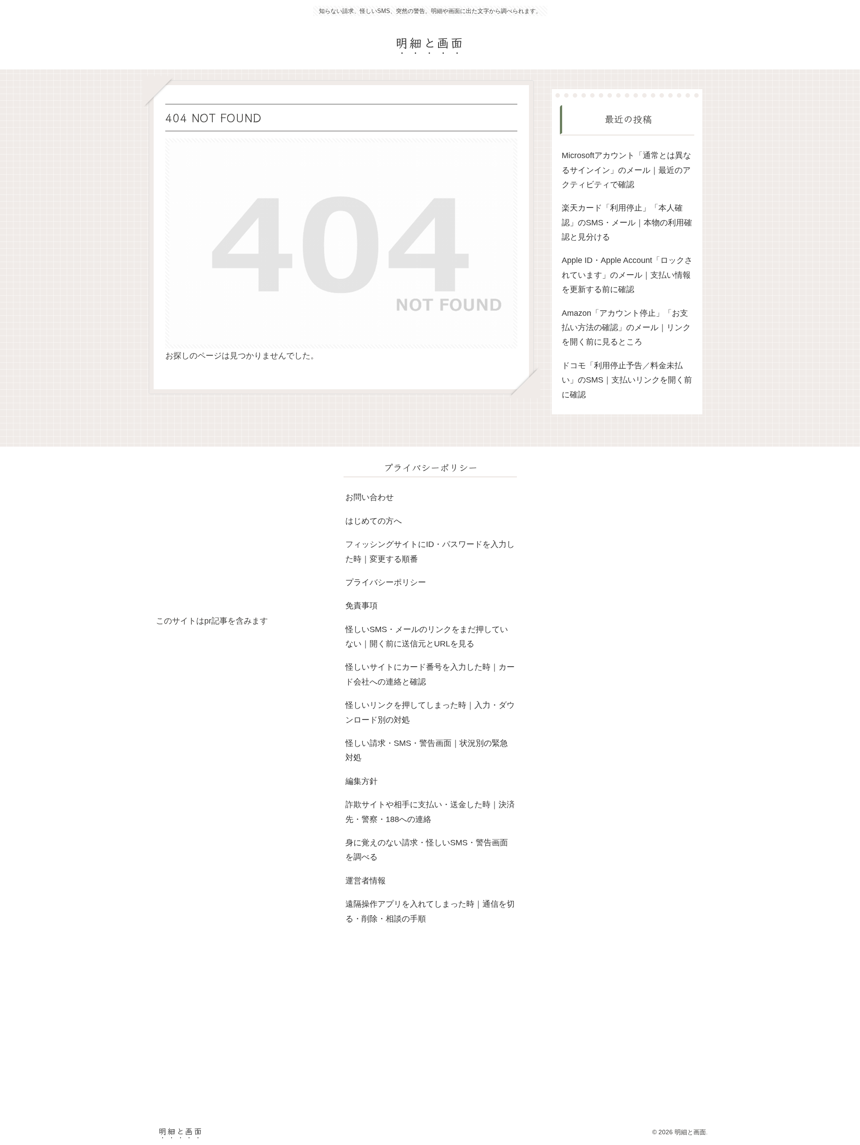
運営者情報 (365, 880)
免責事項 (361, 605)
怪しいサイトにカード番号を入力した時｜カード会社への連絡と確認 (430, 674)
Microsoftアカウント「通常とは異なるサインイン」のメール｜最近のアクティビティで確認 (626, 170)
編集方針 (361, 781)
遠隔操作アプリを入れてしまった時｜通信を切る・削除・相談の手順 (430, 911)
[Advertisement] (242, 536)
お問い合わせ (369, 497)
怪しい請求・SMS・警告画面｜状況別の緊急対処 (426, 750)
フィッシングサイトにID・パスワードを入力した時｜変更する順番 (430, 551)
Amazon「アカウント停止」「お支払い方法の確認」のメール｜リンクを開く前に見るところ (626, 328)
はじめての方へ (373, 521)
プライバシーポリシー (385, 582)
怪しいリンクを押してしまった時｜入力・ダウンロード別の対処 (430, 712)
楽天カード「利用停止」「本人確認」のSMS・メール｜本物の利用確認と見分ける (627, 222)
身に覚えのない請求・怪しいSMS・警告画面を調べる (426, 849)
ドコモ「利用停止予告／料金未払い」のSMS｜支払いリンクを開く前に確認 (627, 380)
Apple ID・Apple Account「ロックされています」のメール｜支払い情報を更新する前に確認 (627, 275)
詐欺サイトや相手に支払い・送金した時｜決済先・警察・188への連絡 (430, 811)
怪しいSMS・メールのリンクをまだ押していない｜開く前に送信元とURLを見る (426, 636)
